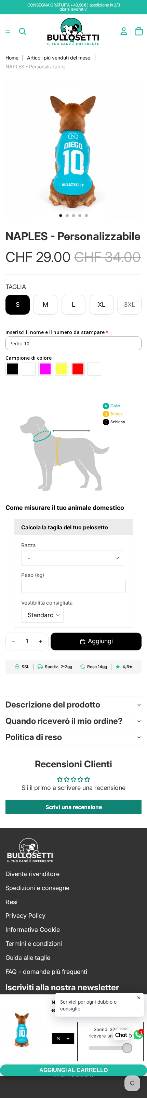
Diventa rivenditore (32, 873)
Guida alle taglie (27, 957)
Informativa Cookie (32, 929)
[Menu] (8, 31)
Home (11, 58)
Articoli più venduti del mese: (59, 58)
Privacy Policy (25, 915)
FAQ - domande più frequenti (46, 971)
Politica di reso (33, 737)
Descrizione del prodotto (52, 705)
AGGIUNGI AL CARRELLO (73, 1070)
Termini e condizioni (33, 943)
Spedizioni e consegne (37, 887)
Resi (11, 901)
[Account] (123, 31)
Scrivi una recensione (73, 807)
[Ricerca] (22, 31)
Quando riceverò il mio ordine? (64, 721)
